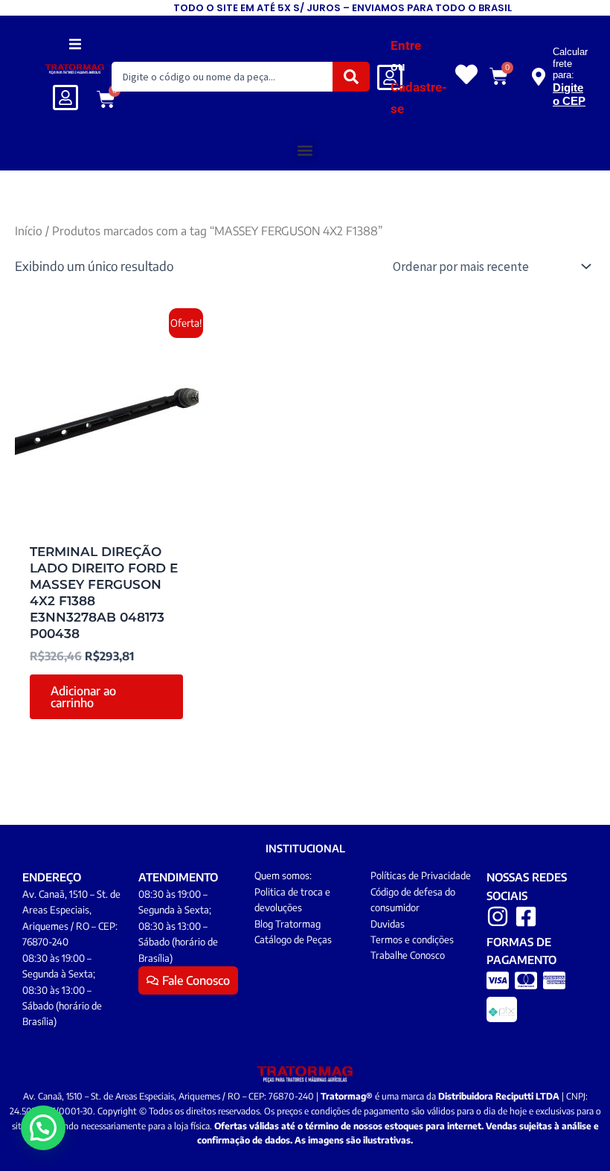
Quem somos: (283, 875)
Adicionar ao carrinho (83, 696)
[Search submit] (351, 77)
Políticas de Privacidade (420, 875)
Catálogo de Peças (293, 939)
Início (28, 230)
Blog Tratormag (287, 924)
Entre (406, 45)
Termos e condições (412, 939)
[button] (75, 44)
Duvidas (387, 924)
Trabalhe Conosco (407, 955)
